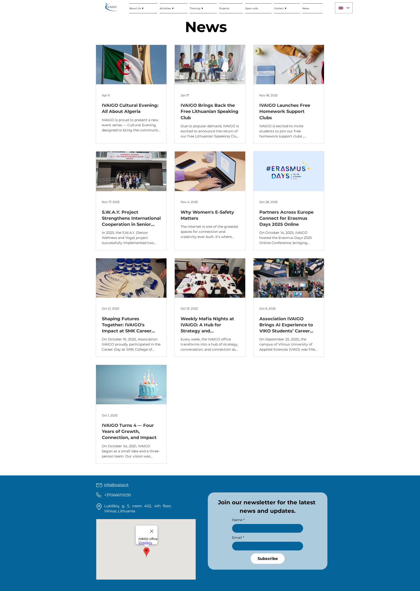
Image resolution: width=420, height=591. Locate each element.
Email (238, 538)
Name (238, 520)
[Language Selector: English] (344, 7)
